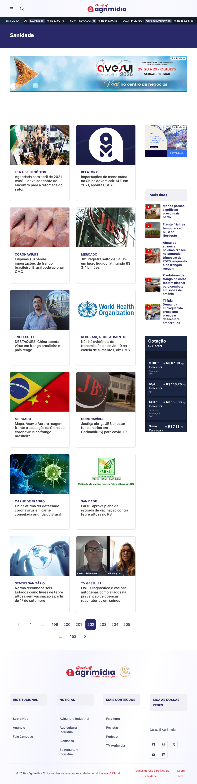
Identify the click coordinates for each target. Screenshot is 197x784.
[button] (22, 9)
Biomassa (67, 741)
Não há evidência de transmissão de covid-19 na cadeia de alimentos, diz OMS (105, 346)
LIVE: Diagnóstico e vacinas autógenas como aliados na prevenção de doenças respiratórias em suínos (104, 594)
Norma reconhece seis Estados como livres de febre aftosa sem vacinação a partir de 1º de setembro (39, 594)
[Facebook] (153, 744)
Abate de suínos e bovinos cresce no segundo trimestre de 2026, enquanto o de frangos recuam (175, 255)
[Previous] (18, 624)
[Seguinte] (84, 636)
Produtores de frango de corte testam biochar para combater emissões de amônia (174, 284)
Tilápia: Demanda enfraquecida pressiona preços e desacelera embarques (173, 312)
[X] (174, 744)
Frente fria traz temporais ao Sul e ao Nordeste (174, 229)
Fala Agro (113, 719)
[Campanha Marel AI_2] (166, 141)
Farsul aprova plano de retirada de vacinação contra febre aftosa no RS (104, 510)
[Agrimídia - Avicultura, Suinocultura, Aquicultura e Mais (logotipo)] (107, 8)
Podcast (112, 736)
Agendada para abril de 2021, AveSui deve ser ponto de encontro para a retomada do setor (39, 183)
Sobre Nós (20, 719)
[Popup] (11, 9)
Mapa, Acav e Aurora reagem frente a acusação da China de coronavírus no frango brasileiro (40, 430)
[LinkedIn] (164, 755)
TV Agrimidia (115, 745)
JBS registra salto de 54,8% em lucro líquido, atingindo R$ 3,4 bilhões (105, 263)
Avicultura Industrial (74, 719)
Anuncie (19, 727)
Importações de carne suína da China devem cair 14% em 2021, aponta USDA (104, 181)
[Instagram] (164, 744)
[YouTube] (153, 755)
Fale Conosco (23, 736)
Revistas (112, 727)
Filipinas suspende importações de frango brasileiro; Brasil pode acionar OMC (39, 265)
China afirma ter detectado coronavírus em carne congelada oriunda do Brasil (38, 510)
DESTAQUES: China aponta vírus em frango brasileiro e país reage (37, 346)
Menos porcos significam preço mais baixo (173, 211)
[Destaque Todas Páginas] (98, 74)
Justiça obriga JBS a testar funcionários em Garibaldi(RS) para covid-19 (104, 428)
